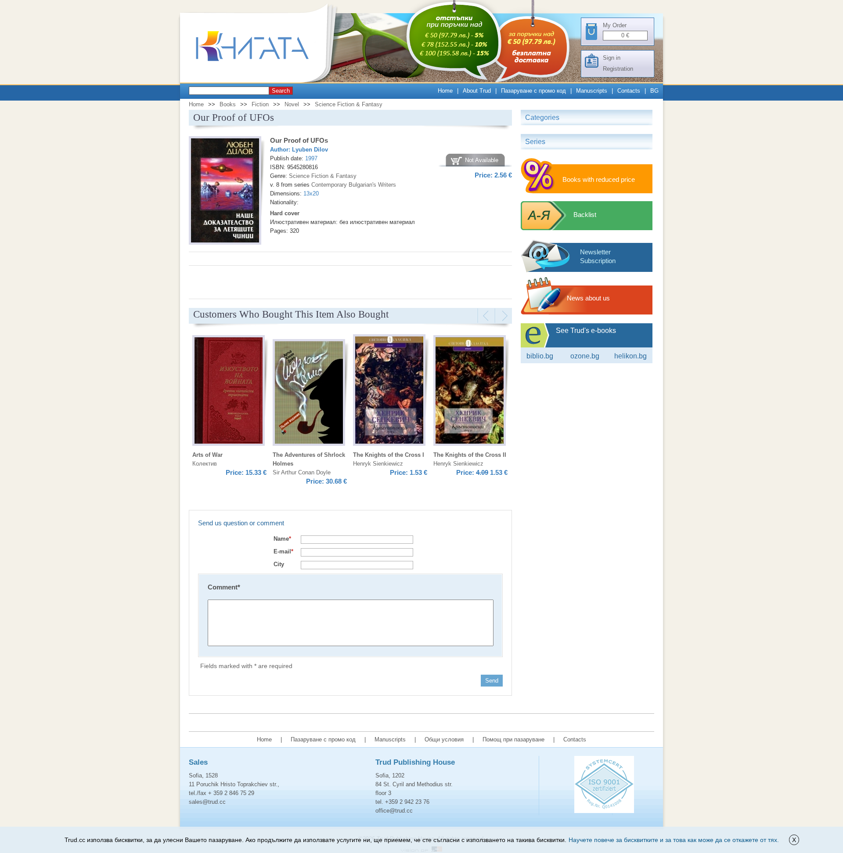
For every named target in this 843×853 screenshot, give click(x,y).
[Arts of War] (228, 391)
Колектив (204, 463)
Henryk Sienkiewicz (378, 463)
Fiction (260, 104)
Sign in (611, 57)
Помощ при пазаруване (513, 739)
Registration (618, 68)
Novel (292, 104)
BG (654, 90)
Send (491, 680)
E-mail (283, 551)
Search (281, 90)
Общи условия (444, 739)
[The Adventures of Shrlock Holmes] (309, 393)
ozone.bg (584, 356)
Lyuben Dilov (310, 149)
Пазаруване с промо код (533, 90)
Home (445, 90)
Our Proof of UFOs (299, 140)
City (279, 564)
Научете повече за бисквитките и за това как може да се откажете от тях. (674, 839)
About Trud (477, 90)
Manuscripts (591, 90)
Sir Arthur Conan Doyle (302, 472)
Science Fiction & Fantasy (348, 104)
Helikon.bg (630, 356)
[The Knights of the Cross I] (389, 391)
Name (282, 538)
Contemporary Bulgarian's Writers (353, 184)
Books (228, 104)
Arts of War (207, 455)
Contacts (628, 90)
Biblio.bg (539, 356)
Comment (224, 587)
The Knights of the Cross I (388, 455)
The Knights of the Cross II (469, 455)
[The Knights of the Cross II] (469, 391)
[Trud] (261, 80)
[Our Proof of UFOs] (225, 191)
